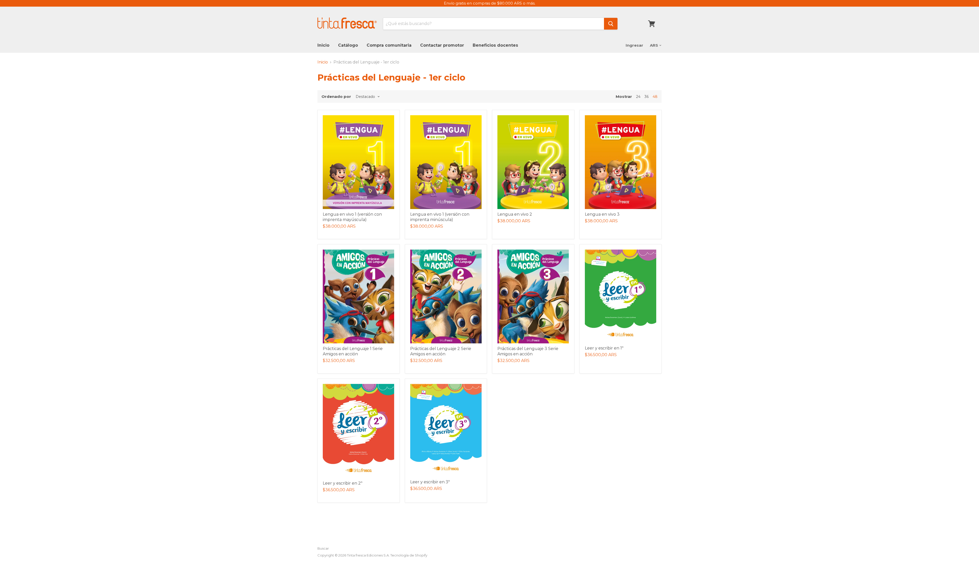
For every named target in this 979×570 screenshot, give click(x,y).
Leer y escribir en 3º (430, 482)
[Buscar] (610, 24)
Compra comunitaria (389, 45)
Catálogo (348, 45)
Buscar (323, 548)
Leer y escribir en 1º (604, 348)
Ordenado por (336, 96)
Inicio (323, 45)
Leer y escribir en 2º (342, 483)
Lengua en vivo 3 (602, 214)
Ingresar (634, 45)
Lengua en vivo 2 (514, 214)
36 (647, 96)
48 (655, 96)
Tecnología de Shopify (408, 555)
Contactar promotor (442, 45)
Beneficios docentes (495, 45)
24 (638, 96)
